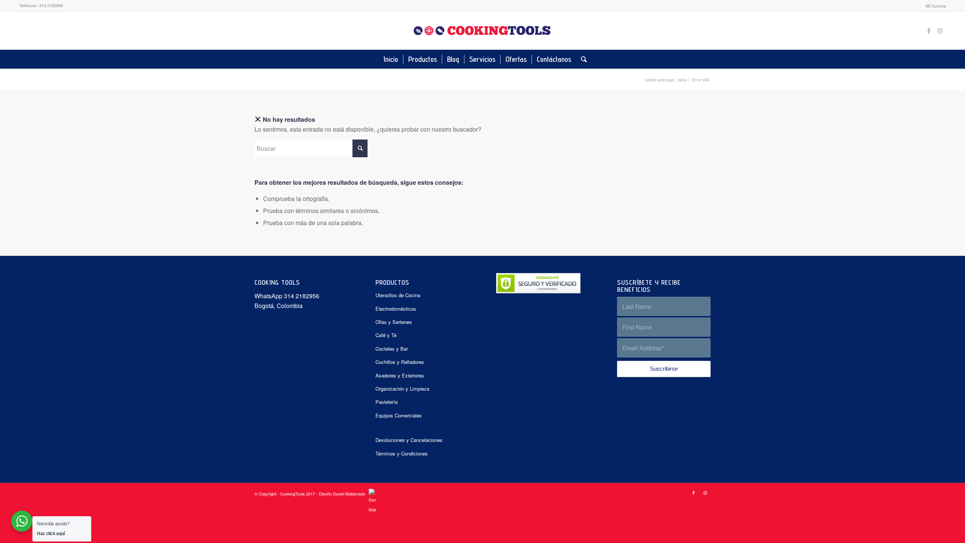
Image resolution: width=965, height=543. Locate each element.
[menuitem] (934, 6)
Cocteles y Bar (391, 348)
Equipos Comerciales (398, 415)
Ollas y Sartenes (393, 321)
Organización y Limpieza (402, 388)
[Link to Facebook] (928, 30)
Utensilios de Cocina (397, 295)
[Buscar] (581, 59)
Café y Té (386, 335)
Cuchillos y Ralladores (399, 361)
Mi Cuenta (936, 6)
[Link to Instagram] (940, 30)
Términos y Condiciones (401, 453)
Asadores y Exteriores (399, 375)
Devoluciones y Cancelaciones (409, 439)
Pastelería (386, 401)
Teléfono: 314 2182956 (41, 5)
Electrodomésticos (395, 308)
